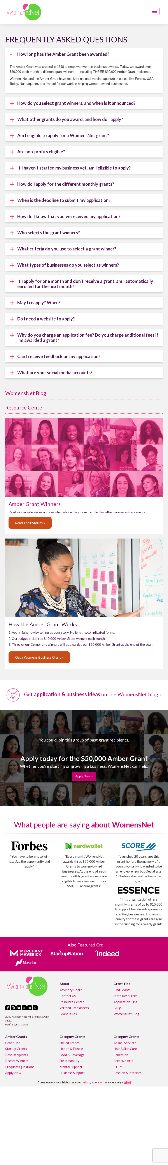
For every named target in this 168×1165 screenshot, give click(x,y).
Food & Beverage (72, 1055)
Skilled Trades (70, 1043)
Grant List (12, 1043)
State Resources (125, 996)
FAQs (118, 1008)
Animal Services (125, 1043)
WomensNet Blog (25, 393)
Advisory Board (71, 990)
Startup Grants (16, 1049)
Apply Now (13, 1073)
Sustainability (69, 1061)
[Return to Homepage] (24, 12)
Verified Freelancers (74, 1008)
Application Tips (125, 1002)
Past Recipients (16, 1055)
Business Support (72, 1073)
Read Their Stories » (30, 523)
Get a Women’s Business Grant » (39, 657)
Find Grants (122, 990)
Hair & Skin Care (125, 1049)
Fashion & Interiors (128, 1073)
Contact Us (68, 996)
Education (121, 1055)
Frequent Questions (19, 1067)
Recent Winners (16, 1061)
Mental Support (71, 1067)
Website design (114, 1082)
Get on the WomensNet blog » (92, 694)
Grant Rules (68, 1014)
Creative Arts (123, 1061)
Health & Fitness (72, 1049)
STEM (118, 1067)
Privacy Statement (93, 1082)
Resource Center (24, 407)
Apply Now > (84, 776)
